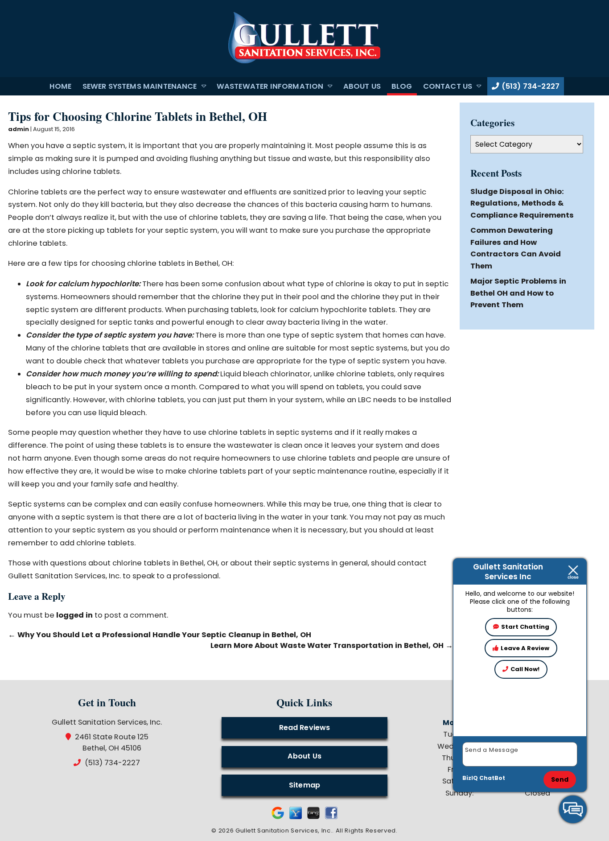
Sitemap (304, 785)
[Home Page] (304, 38)
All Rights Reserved (366, 830)
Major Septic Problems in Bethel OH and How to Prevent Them (518, 293)
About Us (362, 86)
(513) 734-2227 (530, 86)
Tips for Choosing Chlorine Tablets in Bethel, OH (137, 116)
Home (60, 86)
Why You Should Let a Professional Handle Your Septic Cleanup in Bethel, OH (159, 635)
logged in (74, 615)
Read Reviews (304, 727)
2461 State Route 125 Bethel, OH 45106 (111, 742)
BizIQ (470, 778)
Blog (401, 86)
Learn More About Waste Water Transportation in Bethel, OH (331, 645)
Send (560, 779)
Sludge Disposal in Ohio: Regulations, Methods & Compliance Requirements (522, 203)
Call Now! (524, 669)
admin (18, 129)
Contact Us (448, 86)
